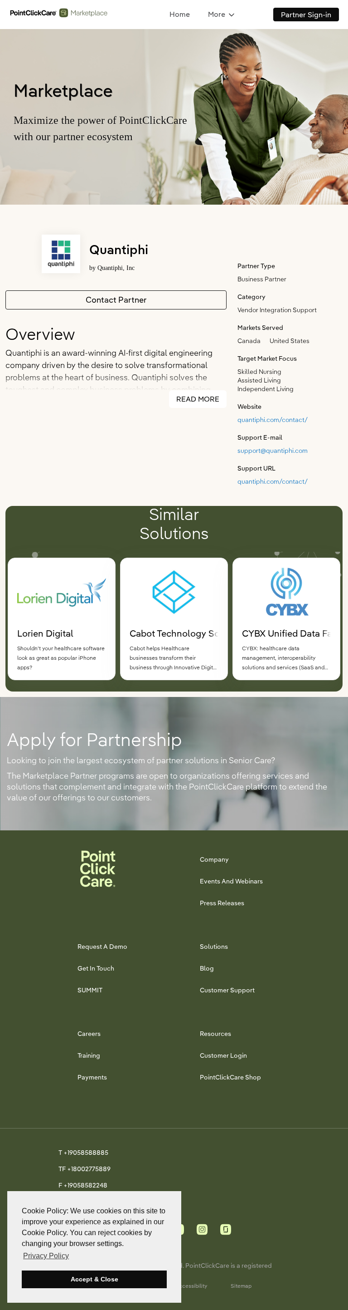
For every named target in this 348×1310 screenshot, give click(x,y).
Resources (215, 1034)
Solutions (214, 946)
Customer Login (223, 1055)
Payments (92, 1077)
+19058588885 (85, 1152)
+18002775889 (89, 1169)
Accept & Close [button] (94, 1279)
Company (214, 859)
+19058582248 (85, 1185)
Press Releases (222, 903)
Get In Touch (95, 968)
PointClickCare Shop (230, 1077)
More (216, 14)
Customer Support (227, 990)
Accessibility (191, 1285)
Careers (89, 1034)
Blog (207, 968)
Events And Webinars (231, 881)
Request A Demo (102, 946)
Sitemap (241, 1285)
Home (179, 14)
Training (88, 1055)
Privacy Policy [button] (46, 1256)
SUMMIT (89, 990)
